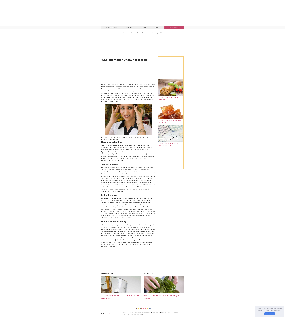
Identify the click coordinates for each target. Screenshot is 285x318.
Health (144, 27)
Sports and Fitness (111, 27)
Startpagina (126, 33)
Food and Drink (136, 33)
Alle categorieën (174, 27)
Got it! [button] (269, 314)
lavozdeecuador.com (112, 314)
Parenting (129, 27)
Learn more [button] (277, 310)
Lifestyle (157, 27)
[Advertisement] (124, 13)
